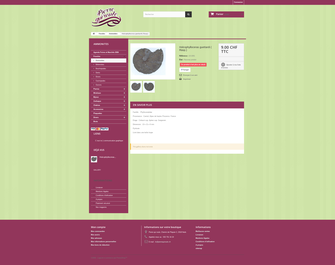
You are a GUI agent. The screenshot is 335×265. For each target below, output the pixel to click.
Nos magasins (101, 207)
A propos (98, 199)
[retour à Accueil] (93, 33)
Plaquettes (97, 113)
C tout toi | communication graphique (109, 141)
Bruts (95, 121)
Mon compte (98, 227)
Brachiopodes (100, 69)
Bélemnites (99, 64)
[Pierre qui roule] (115, 17)
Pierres (96, 89)
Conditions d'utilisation (104, 195)
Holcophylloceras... (108, 157)
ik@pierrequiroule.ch (163, 242)
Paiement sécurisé (102, 203)
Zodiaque (97, 101)
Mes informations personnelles (103, 242)
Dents (97, 73)
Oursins (98, 85)
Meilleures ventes (203, 231)
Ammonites (99, 60)
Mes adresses (96, 238)
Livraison (99, 187)
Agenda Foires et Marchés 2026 (106, 52)
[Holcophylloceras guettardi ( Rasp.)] (136, 87)
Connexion (238, 2)
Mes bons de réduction (100, 245)
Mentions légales (102, 191)
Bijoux (96, 97)
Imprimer (187, 79)
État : (181, 60)
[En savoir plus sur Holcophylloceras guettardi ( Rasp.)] (94, 159)
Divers (97, 77)
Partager (185, 70)
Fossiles (96, 56)
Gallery (97, 170)
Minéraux (97, 93)
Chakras (96, 105)
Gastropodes (100, 81)
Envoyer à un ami (190, 75)
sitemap (199, 248)
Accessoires (98, 109)
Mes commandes (98, 231)
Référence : (183, 56)
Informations (103, 180)
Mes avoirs (95, 235)
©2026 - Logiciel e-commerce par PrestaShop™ (109, 258)
